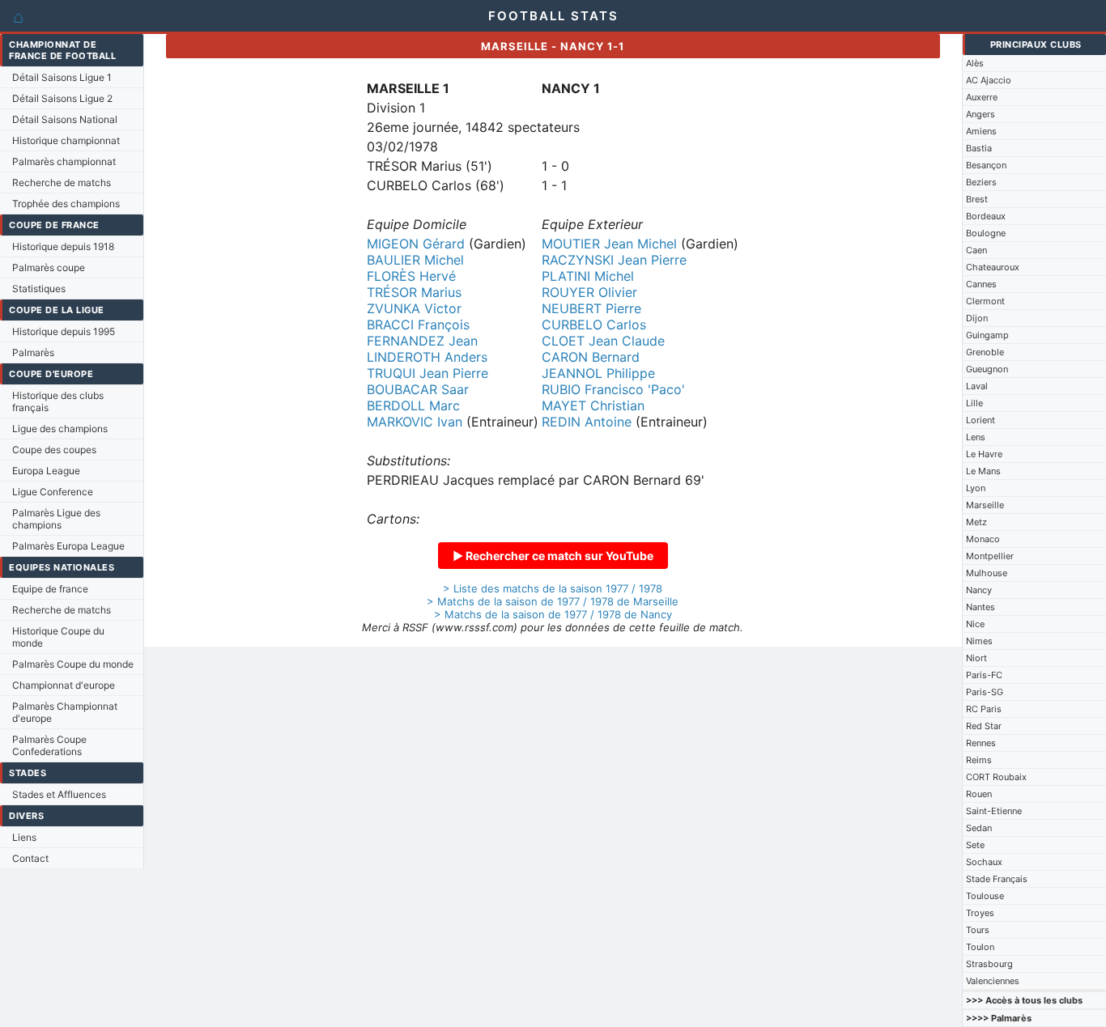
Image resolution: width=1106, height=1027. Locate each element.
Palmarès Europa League (68, 546)
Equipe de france (50, 589)
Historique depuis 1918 (63, 246)
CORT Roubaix (996, 777)
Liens (24, 837)
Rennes (981, 743)
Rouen (979, 794)
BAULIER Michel (415, 260)
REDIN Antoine (587, 422)
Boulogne (986, 233)
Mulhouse (986, 573)
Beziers (981, 182)
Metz (976, 522)
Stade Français (996, 879)
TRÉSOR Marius (414, 292)
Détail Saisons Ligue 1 (62, 77)
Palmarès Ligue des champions (56, 519)
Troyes (980, 913)
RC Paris (984, 709)
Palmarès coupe (48, 267)
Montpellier (990, 556)
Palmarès (33, 352)
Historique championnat (66, 140)
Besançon (986, 165)
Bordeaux (986, 216)
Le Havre (984, 454)
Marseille (985, 505)
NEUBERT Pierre (591, 308)
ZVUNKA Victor (414, 308)
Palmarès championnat (64, 161)
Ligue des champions (60, 428)
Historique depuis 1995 (63, 331)
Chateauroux (992, 267)
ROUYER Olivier (589, 292)
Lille (974, 403)
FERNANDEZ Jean (422, 341)
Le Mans (983, 471)
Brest (977, 199)
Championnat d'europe (63, 685)
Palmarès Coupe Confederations (49, 745)
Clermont (985, 301)
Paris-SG (984, 692)
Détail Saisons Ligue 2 (62, 98)
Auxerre (982, 97)
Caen (976, 250)
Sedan (979, 828)
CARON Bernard (591, 357)
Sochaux (984, 862)
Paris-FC (984, 675)
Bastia (979, 148)
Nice (975, 624)
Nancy (979, 590)
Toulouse (985, 896)
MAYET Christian (593, 405)
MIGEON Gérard (416, 244)
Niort (976, 658)
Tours (977, 930)
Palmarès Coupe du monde (73, 664)
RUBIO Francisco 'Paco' (613, 389)
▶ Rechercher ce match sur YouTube (553, 555)
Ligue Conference (52, 492)
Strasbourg (989, 964)
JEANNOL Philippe (598, 373)
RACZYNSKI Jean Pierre (614, 260)
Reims (979, 760)
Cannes (981, 284)
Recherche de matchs (61, 182)
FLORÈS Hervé (411, 276)
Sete (975, 845)
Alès (975, 63)
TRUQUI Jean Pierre (427, 373)
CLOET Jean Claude (603, 341)
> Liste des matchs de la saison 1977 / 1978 (552, 588)
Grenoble (985, 352)
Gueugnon (987, 369)
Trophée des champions (66, 203)
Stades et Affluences (59, 794)
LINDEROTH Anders (427, 357)
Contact (30, 858)
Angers (980, 114)
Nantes (980, 607)
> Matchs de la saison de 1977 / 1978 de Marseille (552, 601)
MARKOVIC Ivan (414, 422)
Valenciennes (992, 981)
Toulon (980, 947)
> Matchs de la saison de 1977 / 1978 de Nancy (553, 614)
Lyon (975, 488)
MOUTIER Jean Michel (609, 244)
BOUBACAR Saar (418, 389)
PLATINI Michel (588, 276)
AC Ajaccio (988, 80)
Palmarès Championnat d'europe (64, 712)
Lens (975, 437)
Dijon (977, 318)
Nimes (979, 641)
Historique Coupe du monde (58, 637)
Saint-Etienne (994, 811)
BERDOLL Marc (413, 405)
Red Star (984, 726)
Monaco (983, 539)
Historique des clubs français (58, 401)
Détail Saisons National (64, 119)
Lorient (980, 420)
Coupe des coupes (54, 449)
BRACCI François (418, 324)
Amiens (981, 131)
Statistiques (39, 288)
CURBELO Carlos (594, 324)
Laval (977, 386)
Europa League (46, 471)
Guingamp (987, 335)
